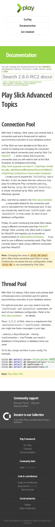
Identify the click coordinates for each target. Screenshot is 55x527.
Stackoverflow (21, 405)
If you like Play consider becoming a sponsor (32, 421)
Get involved (27, 489)
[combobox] (27, 76)
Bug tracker (27, 486)
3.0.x (6, 71)
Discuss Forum (21, 402)
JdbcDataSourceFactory (32, 236)
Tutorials (27, 448)
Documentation (28, 25)
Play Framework (27, 8)
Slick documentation (12, 315)
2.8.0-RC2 (46, 66)
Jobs (27, 467)
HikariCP (6, 155)
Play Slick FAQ (15, 373)
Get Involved (27, 32)
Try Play (28, 19)
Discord (35, 402)
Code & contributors (27, 482)
